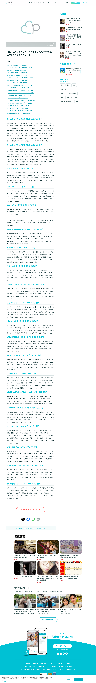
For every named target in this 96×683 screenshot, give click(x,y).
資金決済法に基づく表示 (27, 669)
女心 (68, 85)
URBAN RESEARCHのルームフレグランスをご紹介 (21, 93)
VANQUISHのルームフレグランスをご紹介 (19, 108)
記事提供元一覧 (71, 669)
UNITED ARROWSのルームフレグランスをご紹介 (20, 85)
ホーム (30, 2)
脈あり (78, 101)
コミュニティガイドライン (63, 663)
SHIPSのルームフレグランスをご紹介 (17, 72)
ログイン (85, 2)
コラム (56, 2)
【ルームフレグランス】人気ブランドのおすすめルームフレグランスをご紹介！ (37, 7)
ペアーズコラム (14, 7)
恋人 (76, 97)
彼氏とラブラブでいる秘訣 (68, 93)
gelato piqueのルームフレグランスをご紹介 (19, 113)
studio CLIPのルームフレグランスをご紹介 (19, 105)
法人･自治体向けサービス (49, 669)
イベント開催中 (64, 2)
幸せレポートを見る (48, 619)
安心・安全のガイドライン (47, 663)
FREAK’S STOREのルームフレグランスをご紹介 (20, 103)
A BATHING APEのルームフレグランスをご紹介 (20, 110)
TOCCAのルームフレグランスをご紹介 (18, 75)
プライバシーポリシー (29, 666)
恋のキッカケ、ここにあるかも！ (30, 510)
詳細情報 (4, 681)
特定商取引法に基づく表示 (65, 666)
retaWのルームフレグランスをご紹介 (17, 80)
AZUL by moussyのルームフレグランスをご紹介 (20, 77)
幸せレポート (37, 2)
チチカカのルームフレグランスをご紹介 (18, 83)
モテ (62, 97)
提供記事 (63, 89)
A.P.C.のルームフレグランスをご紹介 (17, 70)
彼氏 (74, 85)
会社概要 (28, 663)
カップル (69, 97)
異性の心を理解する (66, 101)
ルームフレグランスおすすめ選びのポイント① (20, 65)
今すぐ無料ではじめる (62, 646)
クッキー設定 (52, 666)
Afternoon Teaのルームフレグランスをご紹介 (20, 95)
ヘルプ (38, 669)
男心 (62, 85)
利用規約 (35, 663)
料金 (44, 2)
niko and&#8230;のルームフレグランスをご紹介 (20, 90)
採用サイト (61, 669)
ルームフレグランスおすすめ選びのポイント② (20, 67)
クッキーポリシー (42, 666)
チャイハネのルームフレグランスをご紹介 (19, 88)
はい (78, 679)
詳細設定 (68, 679)
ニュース (50, 2)
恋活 (20, 7)
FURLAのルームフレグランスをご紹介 (18, 98)
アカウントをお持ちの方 (62, 649)
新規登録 (75, 2)
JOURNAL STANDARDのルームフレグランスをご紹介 (21, 100)
